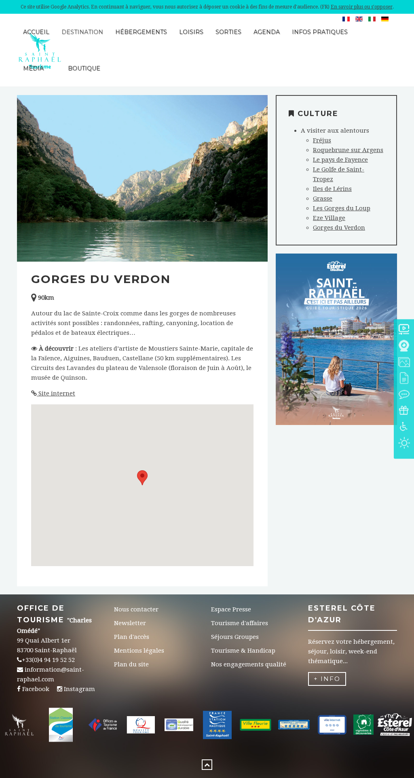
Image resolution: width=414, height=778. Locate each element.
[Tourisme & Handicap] (404, 428)
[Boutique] (404, 411)
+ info (327, 679)
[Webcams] (404, 347)
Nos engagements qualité (248, 664)
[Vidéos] (404, 331)
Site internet (56, 393)
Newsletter (130, 623)
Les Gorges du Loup (341, 208)
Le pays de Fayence (340, 159)
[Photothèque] (404, 363)
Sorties (228, 32)
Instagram (79, 689)
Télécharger (336, 353)
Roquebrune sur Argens (348, 150)
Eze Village (329, 218)
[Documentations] (404, 379)
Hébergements (141, 32)
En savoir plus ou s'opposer (362, 7)
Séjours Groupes (235, 637)
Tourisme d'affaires (239, 623)
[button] (142, 477)
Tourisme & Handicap (243, 650)
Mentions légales (139, 650)
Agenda (266, 32)
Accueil (36, 32)
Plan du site (131, 664)
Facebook (35, 689)
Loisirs (191, 32)
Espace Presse (231, 609)
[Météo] (404, 444)
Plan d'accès (131, 637)
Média (33, 68)
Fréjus (322, 140)
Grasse (322, 198)
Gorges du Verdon (339, 227)
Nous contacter (136, 609)
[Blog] (404, 395)
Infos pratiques (320, 32)
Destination (82, 32)
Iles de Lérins (332, 188)
